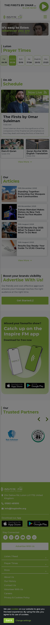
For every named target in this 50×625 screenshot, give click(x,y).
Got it (9, 620)
